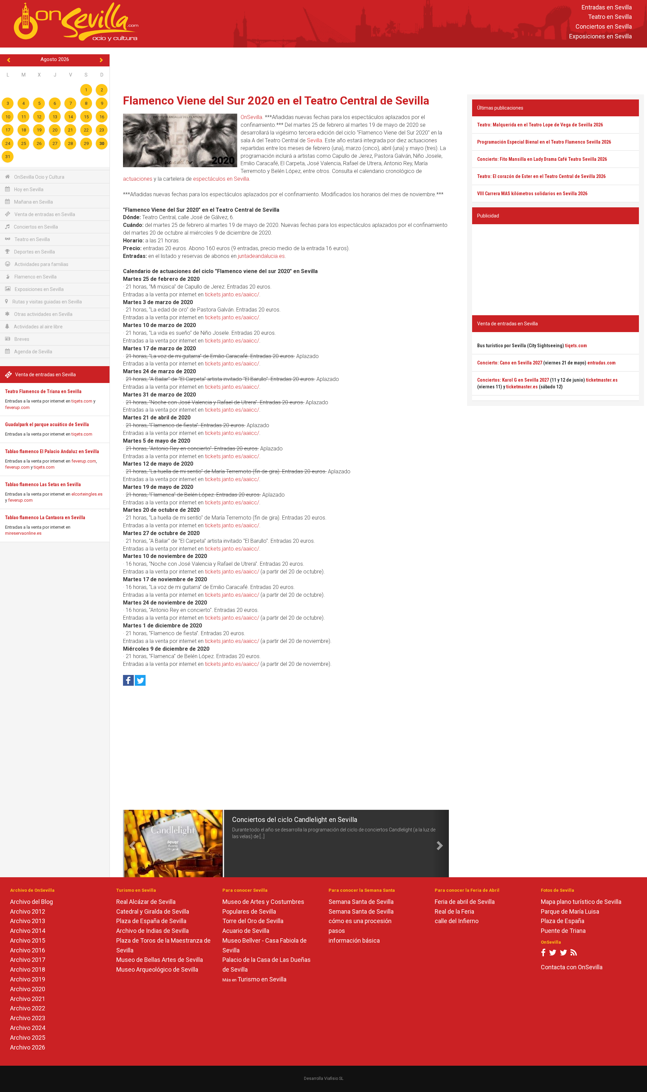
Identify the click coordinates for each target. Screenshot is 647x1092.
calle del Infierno (457, 920)
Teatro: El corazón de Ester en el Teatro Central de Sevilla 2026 (541, 176)
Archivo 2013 (27, 920)
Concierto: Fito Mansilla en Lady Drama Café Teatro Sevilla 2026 (542, 159)
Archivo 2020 (27, 989)
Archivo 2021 (27, 998)
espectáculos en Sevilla (221, 179)
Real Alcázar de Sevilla (146, 901)
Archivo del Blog (31, 901)
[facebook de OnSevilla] (543, 953)
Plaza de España (562, 920)
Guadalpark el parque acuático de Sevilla (47, 424)
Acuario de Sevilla (245, 930)
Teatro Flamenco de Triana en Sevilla (43, 391)
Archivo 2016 (27, 950)
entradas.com (601, 362)
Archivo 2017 (27, 959)
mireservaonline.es (23, 533)
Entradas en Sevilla (607, 7)
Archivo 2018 (27, 969)
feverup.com (17, 407)
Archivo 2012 (27, 911)
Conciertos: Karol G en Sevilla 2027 (513, 380)
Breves (21, 339)
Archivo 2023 (27, 1018)
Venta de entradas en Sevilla (44, 214)
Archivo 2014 (27, 930)
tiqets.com (81, 401)
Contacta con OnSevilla (572, 967)
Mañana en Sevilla (33, 202)
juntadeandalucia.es (261, 256)
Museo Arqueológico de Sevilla (157, 969)
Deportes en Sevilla (34, 252)
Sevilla (314, 140)
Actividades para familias (40, 264)
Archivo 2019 (27, 979)
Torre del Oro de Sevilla (252, 920)
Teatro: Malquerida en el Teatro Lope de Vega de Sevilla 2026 (540, 124)
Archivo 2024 (27, 1027)
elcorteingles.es (86, 494)
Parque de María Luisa (570, 911)
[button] (131, 843)
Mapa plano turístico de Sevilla (581, 901)
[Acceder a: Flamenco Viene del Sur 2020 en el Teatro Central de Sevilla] (180, 140)
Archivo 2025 (27, 1037)
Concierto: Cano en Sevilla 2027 (509, 362)
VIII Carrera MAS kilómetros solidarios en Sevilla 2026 (532, 193)
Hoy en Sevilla (28, 189)
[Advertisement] (378, 69)
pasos (337, 930)
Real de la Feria (454, 911)
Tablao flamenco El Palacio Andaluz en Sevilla (52, 451)
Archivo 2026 (27, 1047)
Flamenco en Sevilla (35, 276)
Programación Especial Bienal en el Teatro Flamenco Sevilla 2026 (544, 142)
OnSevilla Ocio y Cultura (38, 177)
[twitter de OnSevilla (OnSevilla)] (552, 953)
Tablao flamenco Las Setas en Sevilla (43, 484)
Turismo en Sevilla (262, 979)
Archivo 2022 (27, 1008)
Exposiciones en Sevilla (600, 36)
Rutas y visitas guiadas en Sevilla (46, 301)
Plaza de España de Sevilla (151, 920)
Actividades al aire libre (38, 326)
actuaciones (137, 179)
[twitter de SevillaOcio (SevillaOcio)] (563, 953)
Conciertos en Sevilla (604, 26)
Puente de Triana (563, 930)
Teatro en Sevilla (610, 17)
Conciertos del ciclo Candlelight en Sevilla (294, 820)
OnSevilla (251, 117)
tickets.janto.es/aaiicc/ (232, 294)
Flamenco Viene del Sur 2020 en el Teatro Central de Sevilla (276, 100)
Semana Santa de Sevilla (361, 901)
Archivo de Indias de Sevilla (152, 930)
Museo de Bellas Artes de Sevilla (159, 959)
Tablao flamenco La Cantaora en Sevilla (45, 517)
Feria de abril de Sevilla (465, 901)
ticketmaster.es (602, 380)
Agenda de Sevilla (32, 351)
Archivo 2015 (27, 940)
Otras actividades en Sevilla (42, 314)
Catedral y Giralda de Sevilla (152, 911)
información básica (354, 940)
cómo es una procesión (360, 920)
